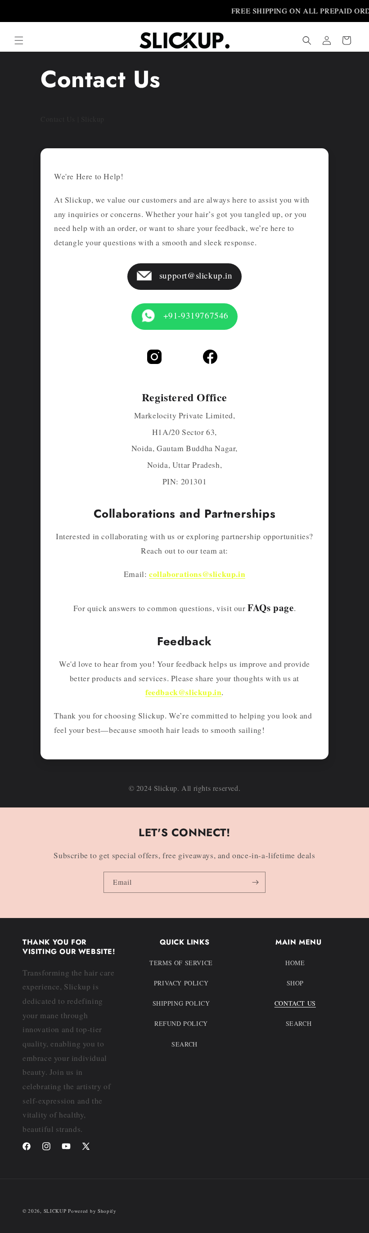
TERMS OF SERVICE (181, 962)
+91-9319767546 (195, 315)
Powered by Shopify (92, 1210)
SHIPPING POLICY (181, 1003)
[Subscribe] (255, 882)
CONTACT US (295, 1003)
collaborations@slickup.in (197, 574)
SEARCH (184, 1044)
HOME (295, 962)
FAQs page (270, 607)
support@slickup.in (194, 275)
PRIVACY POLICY (181, 983)
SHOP (295, 983)
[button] (19, 40)
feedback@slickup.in (183, 692)
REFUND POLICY (181, 1023)
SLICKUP (55, 1210)
